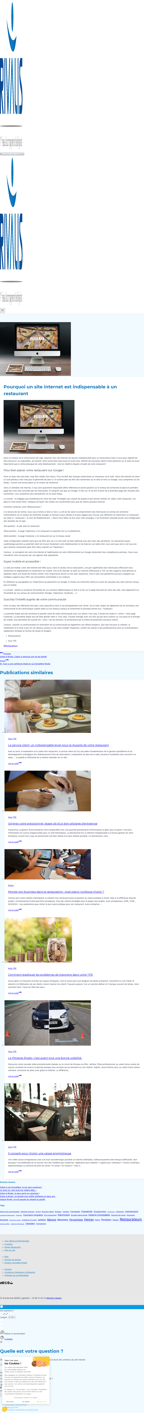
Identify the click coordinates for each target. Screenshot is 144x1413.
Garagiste (4, 1220)
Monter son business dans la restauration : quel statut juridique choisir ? (56, 891)
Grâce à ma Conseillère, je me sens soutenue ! (21, 1187)
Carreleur (66, 1212)
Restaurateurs (11, 646)
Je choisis (25, 1402)
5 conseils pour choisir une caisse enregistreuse (39, 1153)
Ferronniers (131, 1215)
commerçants (131, 1211)
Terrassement (41, 1224)
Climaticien (120, 1212)
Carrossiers (75, 1211)
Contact (8, 1269)
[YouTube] (11, 1282)
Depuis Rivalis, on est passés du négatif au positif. (22, 1199)
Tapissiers (30, 1223)
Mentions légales (54, 1298)
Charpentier (87, 1211)
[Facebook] (1, 1282)
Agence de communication (10, 1212)
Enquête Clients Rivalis (79, 1215)
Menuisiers (62, 1219)
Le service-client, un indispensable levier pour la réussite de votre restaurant (58, 745)
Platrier (97, 1220)
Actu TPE (12, 739)
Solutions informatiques (17, 1224)
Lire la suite (15, 763)
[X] (3, 1282)
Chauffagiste (111, 1212)
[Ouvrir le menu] (2, 310)
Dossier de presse (12, 1260)
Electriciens (64, 1215)
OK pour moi (41, 1402)
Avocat (38, 1212)
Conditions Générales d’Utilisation (19, 1272)
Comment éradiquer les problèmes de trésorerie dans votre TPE (50, 974)
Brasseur (58, 1212)
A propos (8, 1244)
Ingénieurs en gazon (29, 1220)
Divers (11, 885)
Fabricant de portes (118, 1215)
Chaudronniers (100, 1211)
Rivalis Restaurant (12, 1247)
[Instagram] (8, 1282)
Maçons (51, 1219)
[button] (4, 1409)
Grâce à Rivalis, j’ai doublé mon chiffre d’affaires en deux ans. (28, 1196)
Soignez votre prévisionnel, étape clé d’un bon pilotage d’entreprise (52, 823)
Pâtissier (115, 1220)
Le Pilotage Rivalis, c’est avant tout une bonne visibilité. (45, 1058)
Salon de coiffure (5, 1224)
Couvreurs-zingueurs (33, 1215)
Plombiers (106, 1219)
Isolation (42, 1220)
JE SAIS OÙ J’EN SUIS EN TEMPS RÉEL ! (18, 1190)
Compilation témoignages (7, 1215)
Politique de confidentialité (16, 1275)
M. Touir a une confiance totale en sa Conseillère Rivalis (25, 662)
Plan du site (9, 1250)
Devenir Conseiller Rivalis (15, 1263)
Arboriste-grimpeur (28, 1212)
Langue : (4, 1317)
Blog (6, 1257)
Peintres (89, 1219)
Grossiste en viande (15, 1220)
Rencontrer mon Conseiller (12, 154)
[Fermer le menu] (0, 1395)
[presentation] (74, 707)
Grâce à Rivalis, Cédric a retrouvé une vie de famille (23, 655)
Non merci (10, 1402)
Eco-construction (50, 1215)
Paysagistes (76, 1219)
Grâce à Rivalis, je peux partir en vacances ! (19, 1193)
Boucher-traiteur (48, 1212)
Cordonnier (19, 1215)
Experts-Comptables (99, 1215)
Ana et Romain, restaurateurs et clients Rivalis (21, 1410)
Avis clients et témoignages (16, 1241)
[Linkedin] (5, 1282)
